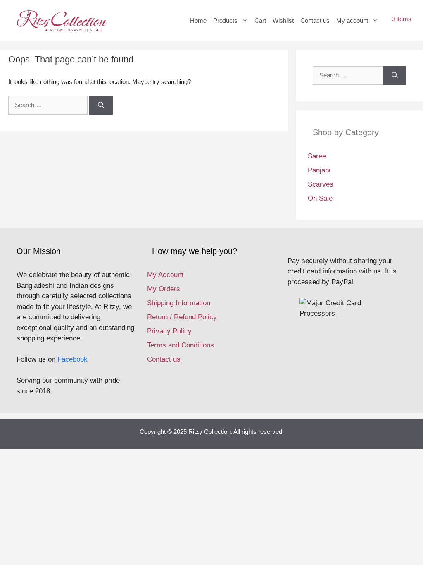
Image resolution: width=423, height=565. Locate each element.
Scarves (320, 184)
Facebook (72, 359)
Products (225, 20)
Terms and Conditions (180, 345)
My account (352, 20)
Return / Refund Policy (182, 317)
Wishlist (283, 20)
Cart (260, 20)
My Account (165, 275)
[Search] (101, 105)
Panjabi (319, 170)
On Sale (320, 198)
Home (198, 20)
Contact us (315, 20)
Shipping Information (178, 303)
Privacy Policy (169, 331)
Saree (317, 156)
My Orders (163, 289)
